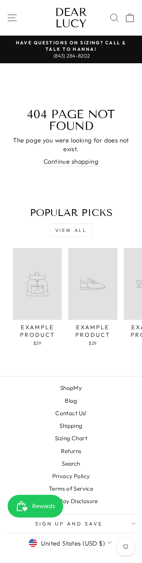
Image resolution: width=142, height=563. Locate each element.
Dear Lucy (71, 17)
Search (71, 463)
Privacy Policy (71, 476)
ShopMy (71, 387)
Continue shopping (71, 161)
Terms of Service (71, 488)
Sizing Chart (71, 438)
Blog (71, 400)
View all (71, 230)
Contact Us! (71, 413)
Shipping (70, 425)
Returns (71, 451)
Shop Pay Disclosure (71, 501)
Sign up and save (69, 524)
